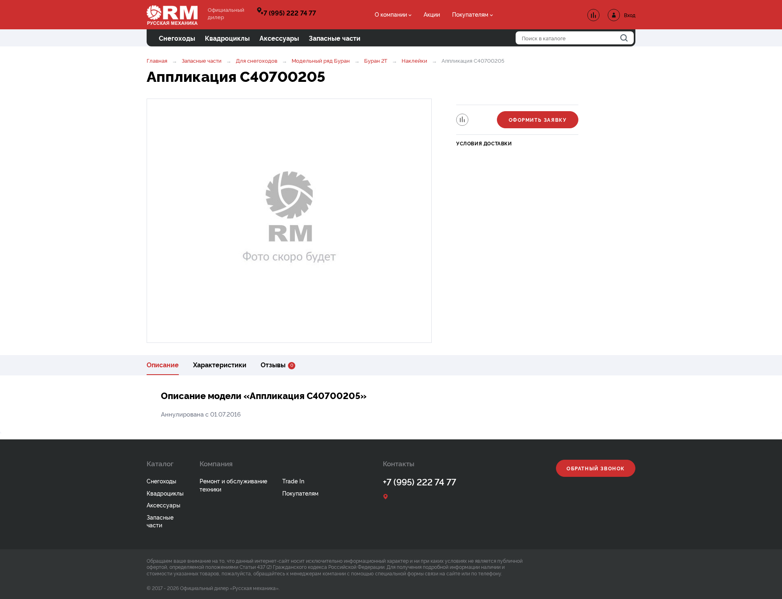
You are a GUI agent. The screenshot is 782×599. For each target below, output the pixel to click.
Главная (157, 60)
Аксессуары (163, 505)
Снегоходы (161, 481)
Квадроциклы (165, 493)
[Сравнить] (462, 120)
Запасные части (202, 60)
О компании (391, 14)
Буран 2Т (375, 60)
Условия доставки (484, 143)
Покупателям (470, 14)
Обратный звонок (596, 468)
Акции (432, 14)
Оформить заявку (538, 119)
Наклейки (414, 60)
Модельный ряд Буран (321, 60)
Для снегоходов (256, 60)
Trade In (293, 481)
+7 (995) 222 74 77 (288, 12)
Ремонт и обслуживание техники (233, 485)
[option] (289, 220)
